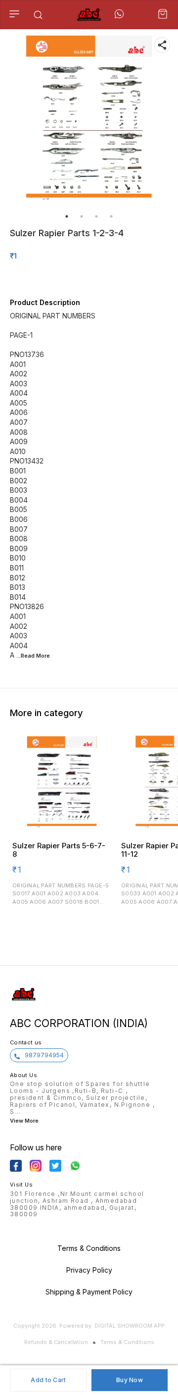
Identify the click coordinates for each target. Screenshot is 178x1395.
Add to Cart (48, 1380)
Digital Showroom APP (129, 1325)
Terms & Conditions (127, 1342)
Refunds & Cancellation (56, 1342)
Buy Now (129, 1380)
